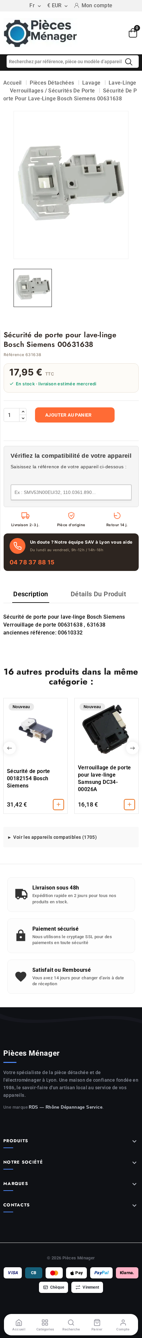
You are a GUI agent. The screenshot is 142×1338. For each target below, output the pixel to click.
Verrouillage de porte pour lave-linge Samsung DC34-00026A (104, 778)
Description (30, 594)
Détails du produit (98, 594)
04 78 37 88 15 (32, 562)
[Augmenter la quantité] (22, 411)
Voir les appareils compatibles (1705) (55, 837)
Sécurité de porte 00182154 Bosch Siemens (28, 778)
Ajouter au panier (68, 415)
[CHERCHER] (128, 61)
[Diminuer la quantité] (22, 418)
